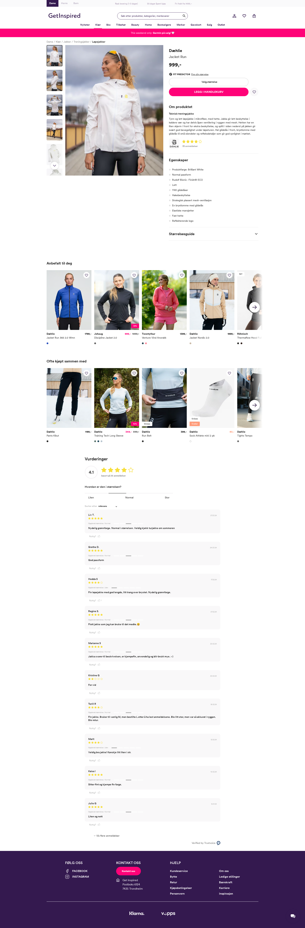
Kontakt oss (128, 871)
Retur (173, 882)
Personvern (177, 893)
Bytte (173, 876)
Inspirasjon (226, 893)
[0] (244, 15)
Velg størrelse (209, 81)
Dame (50, 41)
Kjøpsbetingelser (181, 888)
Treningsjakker (81, 41)
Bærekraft (225, 882)
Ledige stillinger (229, 876)
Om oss (224, 871)
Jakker (67, 41)
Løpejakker (98, 41)
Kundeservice (179, 871)
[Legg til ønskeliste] (254, 92)
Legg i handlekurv (208, 92)
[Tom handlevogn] (254, 15)
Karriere (224, 888)
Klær (58, 41)
